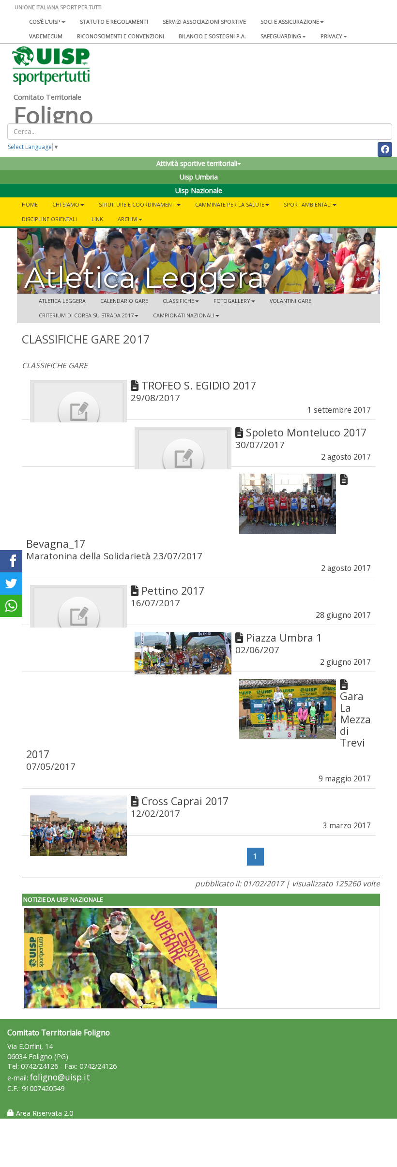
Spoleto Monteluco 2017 (306, 432)
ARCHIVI (127, 219)
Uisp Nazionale (198, 190)
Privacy (331, 36)
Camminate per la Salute (229, 204)
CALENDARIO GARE (124, 300)
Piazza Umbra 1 (284, 637)
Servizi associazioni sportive (204, 21)
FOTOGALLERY (232, 300)
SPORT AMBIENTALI (308, 204)
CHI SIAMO (65, 204)
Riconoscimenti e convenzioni (120, 36)
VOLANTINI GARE (290, 300)
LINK (97, 219)
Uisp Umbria (199, 176)
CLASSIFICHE (178, 300)
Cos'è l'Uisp (45, 21)
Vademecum (45, 36)
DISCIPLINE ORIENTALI (49, 219)
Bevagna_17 (55, 544)
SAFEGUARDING (280, 36)
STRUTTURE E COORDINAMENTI (137, 204)
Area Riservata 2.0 (43, 1113)
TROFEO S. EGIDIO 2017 (198, 385)
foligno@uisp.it (60, 1077)
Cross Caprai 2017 (185, 801)
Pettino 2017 (172, 591)
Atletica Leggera (62, 300)
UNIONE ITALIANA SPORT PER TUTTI (58, 7)
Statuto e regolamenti (114, 21)
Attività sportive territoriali (196, 163)
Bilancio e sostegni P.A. (212, 36)
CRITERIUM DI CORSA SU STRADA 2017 (86, 315)
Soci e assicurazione (289, 21)
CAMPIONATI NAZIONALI (183, 315)
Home (30, 204)
